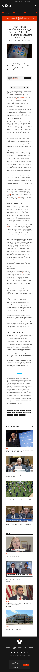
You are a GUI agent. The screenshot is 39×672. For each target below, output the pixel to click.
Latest (8, 533)
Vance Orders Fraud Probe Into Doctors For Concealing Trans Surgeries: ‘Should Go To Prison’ (18, 604)
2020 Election (10, 410)
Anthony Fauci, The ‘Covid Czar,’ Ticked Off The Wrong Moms (18, 524)
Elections (28, 410)
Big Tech (16, 410)
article (19, 123)
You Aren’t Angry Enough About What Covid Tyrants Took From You (19, 500)
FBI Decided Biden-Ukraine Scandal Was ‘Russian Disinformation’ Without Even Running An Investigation (19, 451)
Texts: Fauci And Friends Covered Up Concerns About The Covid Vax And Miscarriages (19, 475)
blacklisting (18, 98)
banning (8, 102)
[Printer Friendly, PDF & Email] (27, 87)
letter (8, 226)
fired (10, 194)
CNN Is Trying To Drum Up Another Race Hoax (15, 579)
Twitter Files (22, 414)
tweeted (19, 197)
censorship (22, 410)
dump (10, 131)
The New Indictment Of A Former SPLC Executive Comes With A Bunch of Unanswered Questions (19, 555)
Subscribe (25, 664)
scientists (22, 97)
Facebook (9, 412)
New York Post (10, 414)
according (22, 272)
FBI (13, 412)
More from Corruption (13, 426)
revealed (19, 137)
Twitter (16, 414)
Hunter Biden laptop (27, 412)
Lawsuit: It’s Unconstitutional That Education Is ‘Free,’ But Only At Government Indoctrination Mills (19, 629)
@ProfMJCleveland (15, 78)
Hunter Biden (19, 412)
